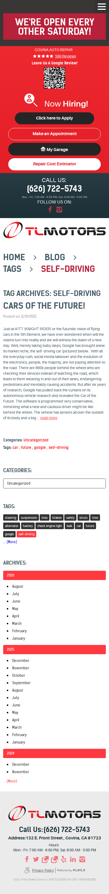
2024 (11, 753)
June (16, 601)
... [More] (10, 541)
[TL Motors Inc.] (54, 230)
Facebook (49, 209)
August (17, 586)
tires (45, 518)
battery (28, 526)
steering (10, 518)
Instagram (59, 209)
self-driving (68, 269)
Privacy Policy (43, 870)
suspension (29, 518)
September (21, 682)
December (20, 660)
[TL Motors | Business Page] (45, 859)
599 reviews (65, 56)
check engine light (49, 526)
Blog (55, 257)
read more (48, 418)
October (18, 675)
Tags (12, 269)
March (17, 623)
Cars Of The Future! (44, 305)
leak (69, 526)
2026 (11, 575)
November (20, 668)
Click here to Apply (54, 118)
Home (14, 257)
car (15, 447)
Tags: (9, 506)
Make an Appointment (55, 133)
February (19, 631)
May (15, 608)
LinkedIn (73, 859)
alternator (11, 526)
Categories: (17, 470)
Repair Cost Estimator (54, 164)
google (40, 447)
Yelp (64, 859)
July (15, 593)
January (18, 638)
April (15, 616)
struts (83, 518)
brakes (57, 518)
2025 (10, 649)
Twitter (36, 859)
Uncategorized (36, 440)
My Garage (57, 149)
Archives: (15, 563)
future (26, 447)
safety (70, 518)
